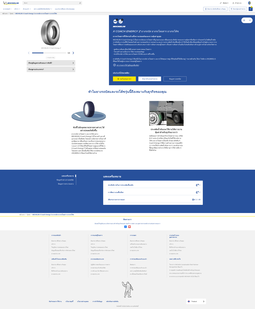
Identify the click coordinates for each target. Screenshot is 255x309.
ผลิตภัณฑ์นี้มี (121, 73)
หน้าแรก (5, 13)
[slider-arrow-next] (73, 53)
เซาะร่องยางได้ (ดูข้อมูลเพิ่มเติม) (127, 65)
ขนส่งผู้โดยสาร (136, 61)
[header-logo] (11, 3)
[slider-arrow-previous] (29, 53)
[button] (117, 20)
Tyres (11, 13)
